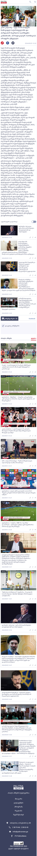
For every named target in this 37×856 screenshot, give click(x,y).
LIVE (34, 853)
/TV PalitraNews (20, 836)
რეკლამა (18, 811)
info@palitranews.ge (20, 832)
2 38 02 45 (24, 827)
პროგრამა (18, 807)
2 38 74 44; (16, 827)
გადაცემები (18, 803)
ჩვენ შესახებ (18, 815)
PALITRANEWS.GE (16, 846)
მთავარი (18, 799)
